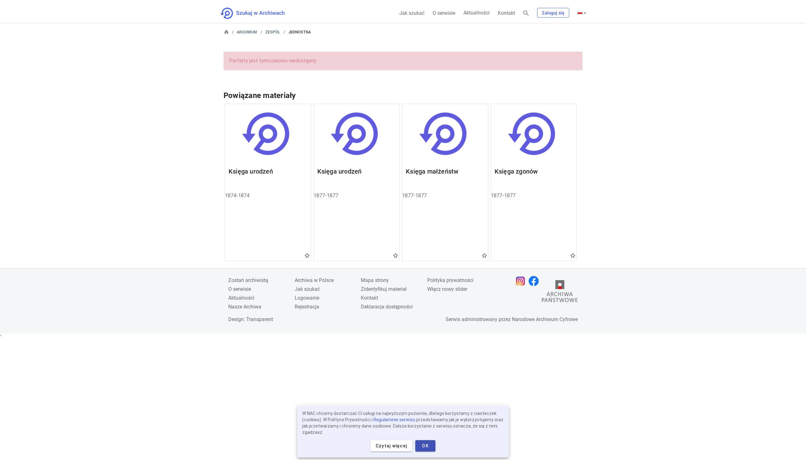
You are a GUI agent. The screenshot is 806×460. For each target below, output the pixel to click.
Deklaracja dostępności (387, 307)
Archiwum (247, 32)
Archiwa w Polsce (314, 280)
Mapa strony (375, 280)
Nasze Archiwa (244, 307)
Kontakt (506, 13)
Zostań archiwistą (248, 280)
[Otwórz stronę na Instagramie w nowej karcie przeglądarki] (522, 281)
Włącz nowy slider (447, 289)
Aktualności (476, 13)
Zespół (272, 32)
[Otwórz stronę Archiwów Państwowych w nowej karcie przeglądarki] (560, 292)
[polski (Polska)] (581, 13)
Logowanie (307, 298)
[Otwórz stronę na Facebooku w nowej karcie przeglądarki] (535, 281)
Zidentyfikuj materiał (383, 289)
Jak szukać (411, 13)
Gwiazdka (307, 255)
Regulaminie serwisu (394, 419)
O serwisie (444, 13)
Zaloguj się (553, 12)
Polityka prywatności (450, 280)
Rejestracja (307, 307)
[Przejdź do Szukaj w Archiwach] (258, 13)
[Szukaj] (526, 13)
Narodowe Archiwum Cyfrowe (545, 319)
